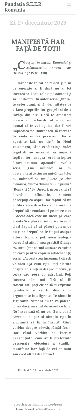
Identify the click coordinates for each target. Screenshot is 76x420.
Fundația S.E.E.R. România (24, 7)
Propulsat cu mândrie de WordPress (38, 404)
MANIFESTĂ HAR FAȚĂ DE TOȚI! (38, 45)
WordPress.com (49, 409)
